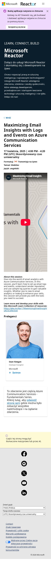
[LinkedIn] (24, 494)
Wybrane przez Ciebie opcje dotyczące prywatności (24, 542)
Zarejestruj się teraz (16, 27)
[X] (24, 475)
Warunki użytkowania (16, 533)
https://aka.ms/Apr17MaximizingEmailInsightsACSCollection (25, 309)
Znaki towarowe (13, 527)
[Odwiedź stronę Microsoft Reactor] (28, 4)
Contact (9, 523)
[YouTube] (24, 484)
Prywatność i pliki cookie (17, 530)
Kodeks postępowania (16, 537)
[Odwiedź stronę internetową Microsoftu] (9, 4)
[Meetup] (24, 465)
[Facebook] (24, 455)
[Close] (47, 11)
